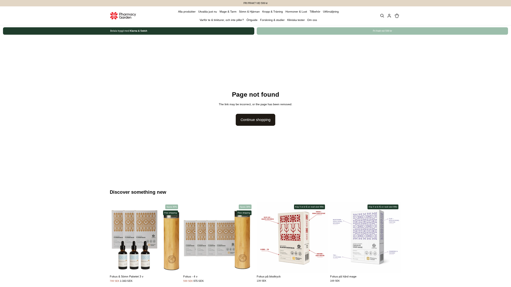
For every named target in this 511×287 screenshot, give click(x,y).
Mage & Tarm (228, 11)
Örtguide (252, 20)
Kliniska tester (296, 20)
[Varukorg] (396, 15)
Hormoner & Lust (296, 11)
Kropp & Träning (272, 11)
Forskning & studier (272, 20)
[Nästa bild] (396, 31)
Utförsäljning (331, 11)
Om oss (312, 20)
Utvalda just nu (207, 11)
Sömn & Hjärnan (249, 11)
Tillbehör (315, 11)
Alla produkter (187, 11)
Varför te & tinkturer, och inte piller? (222, 20)
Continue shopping (255, 120)
